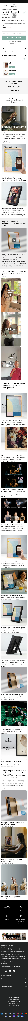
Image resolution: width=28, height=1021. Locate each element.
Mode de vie (14, 9)
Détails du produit (7, 52)
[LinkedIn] (14, 971)
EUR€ (9, 994)
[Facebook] (2, 971)
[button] (5, 17)
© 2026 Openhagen (14, 997)
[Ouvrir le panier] (26, 5)
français (16, 994)
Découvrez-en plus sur (11, 966)
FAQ (3, 48)
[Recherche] (23, 5)
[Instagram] (6, 971)
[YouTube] (10, 971)
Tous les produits (6, 9)
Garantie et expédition (9, 55)
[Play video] (14, 118)
